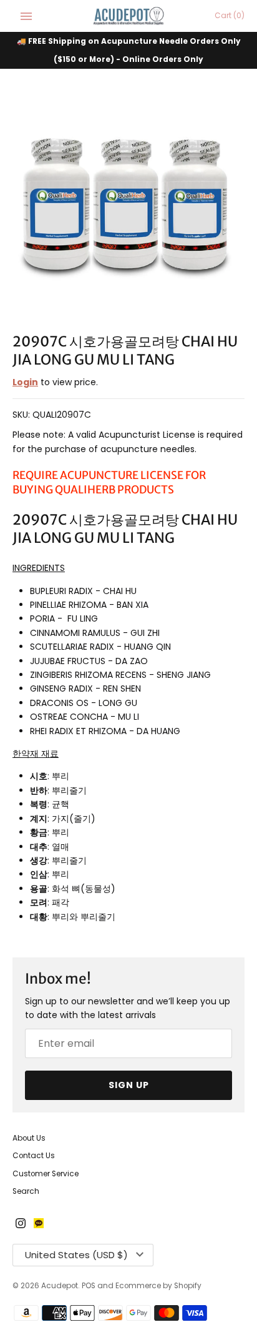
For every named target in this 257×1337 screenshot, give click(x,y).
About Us (29, 1138)
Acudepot (59, 1286)
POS (88, 1286)
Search (25, 1191)
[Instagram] (21, 1224)
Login (25, 382)
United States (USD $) (76, 1254)
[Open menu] (26, 16)
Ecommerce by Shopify (158, 1286)
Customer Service (45, 1174)
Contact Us (33, 1156)
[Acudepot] (129, 16)
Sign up (129, 1085)
